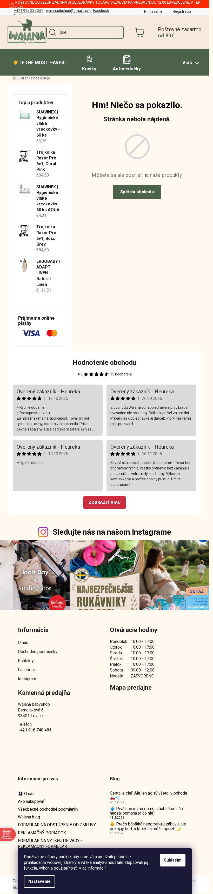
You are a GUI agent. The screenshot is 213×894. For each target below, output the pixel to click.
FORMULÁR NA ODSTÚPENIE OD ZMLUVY (57, 824)
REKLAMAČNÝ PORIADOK (42, 832)
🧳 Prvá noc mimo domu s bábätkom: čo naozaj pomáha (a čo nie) (146, 811)
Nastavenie (39, 881)
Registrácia (182, 11)
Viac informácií (92, 868)
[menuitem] (39, 62)
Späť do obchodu (137, 191)
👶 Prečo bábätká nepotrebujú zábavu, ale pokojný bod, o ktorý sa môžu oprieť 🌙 (148, 826)
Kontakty (26, 660)
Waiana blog (29, 817)
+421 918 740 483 (34, 730)
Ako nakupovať (31, 801)
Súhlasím (173, 860)
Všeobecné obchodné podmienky (48, 809)
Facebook (101, 11)
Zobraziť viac (105, 502)
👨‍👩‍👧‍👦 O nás (26, 793)
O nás (23, 642)
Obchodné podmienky (37, 651)
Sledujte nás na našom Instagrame (112, 532)
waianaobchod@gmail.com (68, 11)
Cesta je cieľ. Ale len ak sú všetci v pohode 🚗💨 (148, 795)
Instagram (27, 678)
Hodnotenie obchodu (104, 362)
